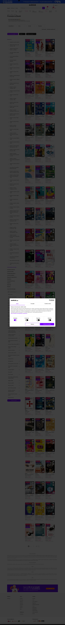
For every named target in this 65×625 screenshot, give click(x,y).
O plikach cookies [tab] (48, 303)
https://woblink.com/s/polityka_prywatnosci (19, 313)
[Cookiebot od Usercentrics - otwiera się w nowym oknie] (49, 300)
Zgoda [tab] (17, 303)
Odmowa (32, 324)
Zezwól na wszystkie (47, 324)
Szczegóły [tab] (32, 303)
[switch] (26, 320)
